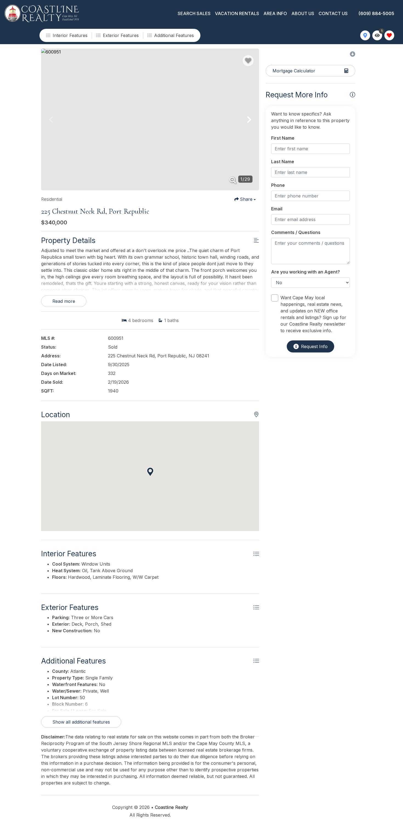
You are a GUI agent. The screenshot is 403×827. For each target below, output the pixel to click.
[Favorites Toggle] (389, 35)
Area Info (275, 13)
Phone (278, 185)
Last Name (282, 161)
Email (276, 208)
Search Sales (194, 13)
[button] (51, 119)
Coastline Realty (171, 807)
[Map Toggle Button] (365, 35)
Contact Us (333, 13)
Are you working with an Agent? (305, 272)
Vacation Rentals (237, 13)
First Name (282, 138)
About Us (302, 13)
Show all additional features (81, 722)
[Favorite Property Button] (248, 60)
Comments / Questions (295, 232)
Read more (63, 301)
